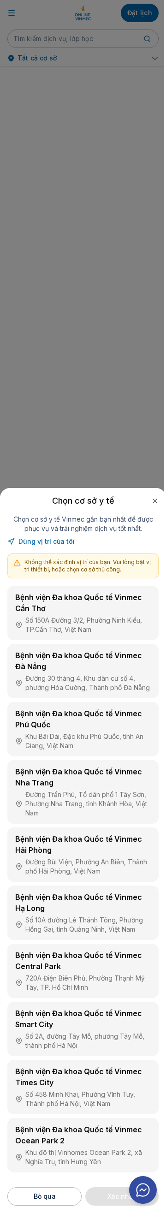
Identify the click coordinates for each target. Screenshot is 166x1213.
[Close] (155, 501)
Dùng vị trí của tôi (46, 541)
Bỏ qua (45, 1196)
